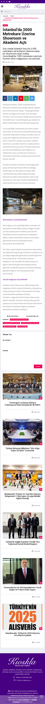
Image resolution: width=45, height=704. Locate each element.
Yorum (5, 351)
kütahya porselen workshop (30, 323)
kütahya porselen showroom (19, 319)
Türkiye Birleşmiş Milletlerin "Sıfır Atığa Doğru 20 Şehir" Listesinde (22, 449)
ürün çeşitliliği (22, 326)
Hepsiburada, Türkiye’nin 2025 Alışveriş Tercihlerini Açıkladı (22, 634)
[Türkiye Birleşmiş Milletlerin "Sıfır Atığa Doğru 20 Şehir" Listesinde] (22, 432)
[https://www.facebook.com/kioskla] (1, 1)
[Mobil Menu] (2, 6)
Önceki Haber (13, 316)
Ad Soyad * (7, 340)
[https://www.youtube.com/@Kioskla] (9, 1)
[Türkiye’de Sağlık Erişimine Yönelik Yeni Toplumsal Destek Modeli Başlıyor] (22, 525)
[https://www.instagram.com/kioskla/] (6, 1)
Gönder (38, 366)
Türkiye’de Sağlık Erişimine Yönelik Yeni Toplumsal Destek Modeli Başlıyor (23, 543)
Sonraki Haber (31, 316)
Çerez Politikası (23, 700)
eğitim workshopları (9, 326)
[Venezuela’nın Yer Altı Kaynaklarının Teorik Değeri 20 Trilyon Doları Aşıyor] (22, 571)
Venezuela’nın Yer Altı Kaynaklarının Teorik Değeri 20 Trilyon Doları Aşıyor (22, 588)
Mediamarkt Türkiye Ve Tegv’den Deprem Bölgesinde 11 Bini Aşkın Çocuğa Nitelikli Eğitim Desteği (22, 496)
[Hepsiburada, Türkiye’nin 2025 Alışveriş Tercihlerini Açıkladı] (22, 617)
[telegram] (32, 98)
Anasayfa (5, 16)
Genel (12, 16)
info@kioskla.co (26, 680)
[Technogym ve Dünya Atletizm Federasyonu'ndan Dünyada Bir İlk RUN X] (22, 386)
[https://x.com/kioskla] (4, 1)
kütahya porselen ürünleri (11, 323)
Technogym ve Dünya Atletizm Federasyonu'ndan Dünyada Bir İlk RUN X (22, 404)
